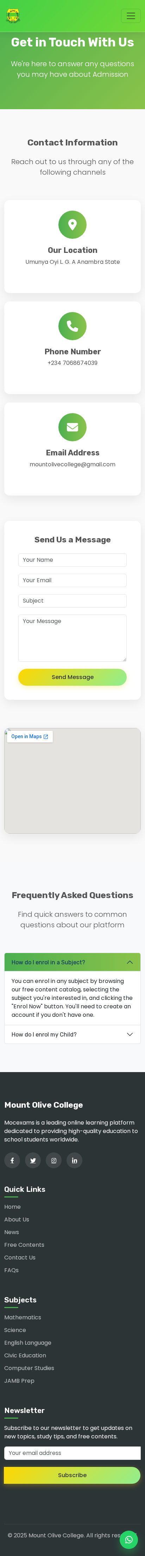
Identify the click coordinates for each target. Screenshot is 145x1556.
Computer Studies (29, 1368)
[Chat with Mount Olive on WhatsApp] (129, 1540)
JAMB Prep (19, 1381)
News (11, 1232)
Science (15, 1330)
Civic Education (25, 1355)
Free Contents (24, 1245)
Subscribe (72, 1475)
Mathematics (22, 1317)
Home (12, 1207)
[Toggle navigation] (131, 16)
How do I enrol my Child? (44, 1034)
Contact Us (20, 1257)
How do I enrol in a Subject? (48, 962)
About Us (16, 1219)
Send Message (73, 677)
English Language (27, 1343)
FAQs (11, 1270)
